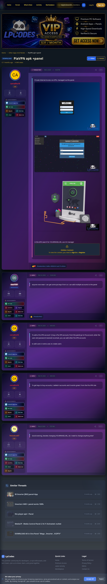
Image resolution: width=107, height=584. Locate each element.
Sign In (74, 252)
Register (82, 252)
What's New (28, 5)
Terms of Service (87, 560)
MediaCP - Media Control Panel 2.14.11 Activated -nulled (38, 524)
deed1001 (14, 284)
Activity (39, 5)
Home (9, 5)
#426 (101, 275)
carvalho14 (15, 83)
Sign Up (101, 5)
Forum (17, 5)
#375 (101, 69)
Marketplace (50, 5)
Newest (101, 58)
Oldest (92, 58)
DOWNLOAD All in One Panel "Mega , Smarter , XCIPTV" (38, 534)
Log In (91, 5)
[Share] (95, 70)
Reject (101, 579)
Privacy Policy (86, 563)
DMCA (84, 566)
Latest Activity (60, 566)
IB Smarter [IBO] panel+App (26, 494)
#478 (101, 376)
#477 (101, 325)
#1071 (100, 426)
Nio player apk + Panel (24, 514)
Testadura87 (14, 436)
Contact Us (85, 569)
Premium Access (61, 563)
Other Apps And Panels (17, 53)
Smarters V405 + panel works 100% (29, 504)
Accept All (90, 579)
